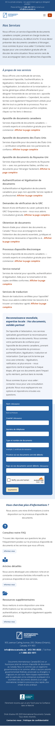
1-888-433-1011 (29, 7)
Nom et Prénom (12, 413)
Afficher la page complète (27, 130)
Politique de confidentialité (35, 720)
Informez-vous (9, 551)
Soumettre (12, 489)
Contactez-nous (14, 720)
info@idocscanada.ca (27, 9)
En (50, 15)
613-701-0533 (35, 649)
